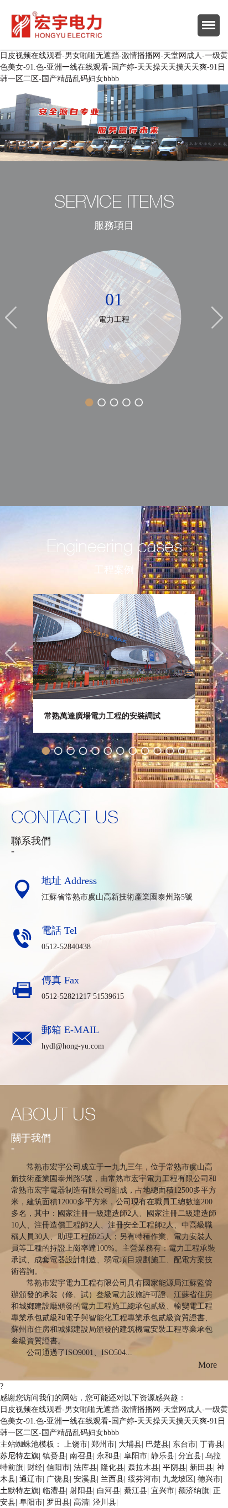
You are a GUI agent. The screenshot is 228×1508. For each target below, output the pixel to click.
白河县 (108, 1490)
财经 (35, 1467)
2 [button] (106, 149)
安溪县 (85, 1479)
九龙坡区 (178, 1479)
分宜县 (189, 1456)
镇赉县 (54, 1456)
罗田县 (58, 1502)
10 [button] (157, 751)
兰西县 (112, 1479)
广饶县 (58, 1479)
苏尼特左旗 (19, 1456)
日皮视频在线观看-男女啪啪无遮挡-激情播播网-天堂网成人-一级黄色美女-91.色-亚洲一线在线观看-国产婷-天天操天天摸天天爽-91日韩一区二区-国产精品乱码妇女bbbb (114, 67)
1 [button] (90, 149)
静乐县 (162, 1456)
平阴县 (174, 1467)
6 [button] (108, 751)
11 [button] (170, 751)
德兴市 (209, 1479)
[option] (114, 122)
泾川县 (104, 1502)
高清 (81, 1502)
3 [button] (122, 149)
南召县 (81, 1456)
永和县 (108, 1456)
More (207, 1364)
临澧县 (54, 1490)
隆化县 (112, 1467)
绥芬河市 (143, 1479)
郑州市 (103, 1444)
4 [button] (137, 149)
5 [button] (139, 402)
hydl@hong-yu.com (73, 1046)
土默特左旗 (19, 1490)
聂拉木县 (143, 1467)
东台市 (184, 1444)
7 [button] (120, 751)
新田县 (201, 1467)
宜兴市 (162, 1490)
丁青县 (211, 1444)
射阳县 (81, 1490)
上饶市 (75, 1444)
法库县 (85, 1467)
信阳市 (58, 1467)
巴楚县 (157, 1444)
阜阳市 (135, 1456)
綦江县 (135, 1490)
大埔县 (130, 1444)
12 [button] (182, 751)
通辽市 (31, 1479)
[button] (10, 122)
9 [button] (145, 751)
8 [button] (132, 751)
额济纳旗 (193, 1490)
